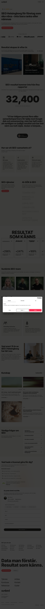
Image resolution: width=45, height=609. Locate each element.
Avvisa (10, 310)
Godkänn (35, 310)
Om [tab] (35, 300)
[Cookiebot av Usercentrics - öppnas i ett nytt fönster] (38, 298)
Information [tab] (22, 300)
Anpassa (22, 310)
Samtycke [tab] (9, 300)
